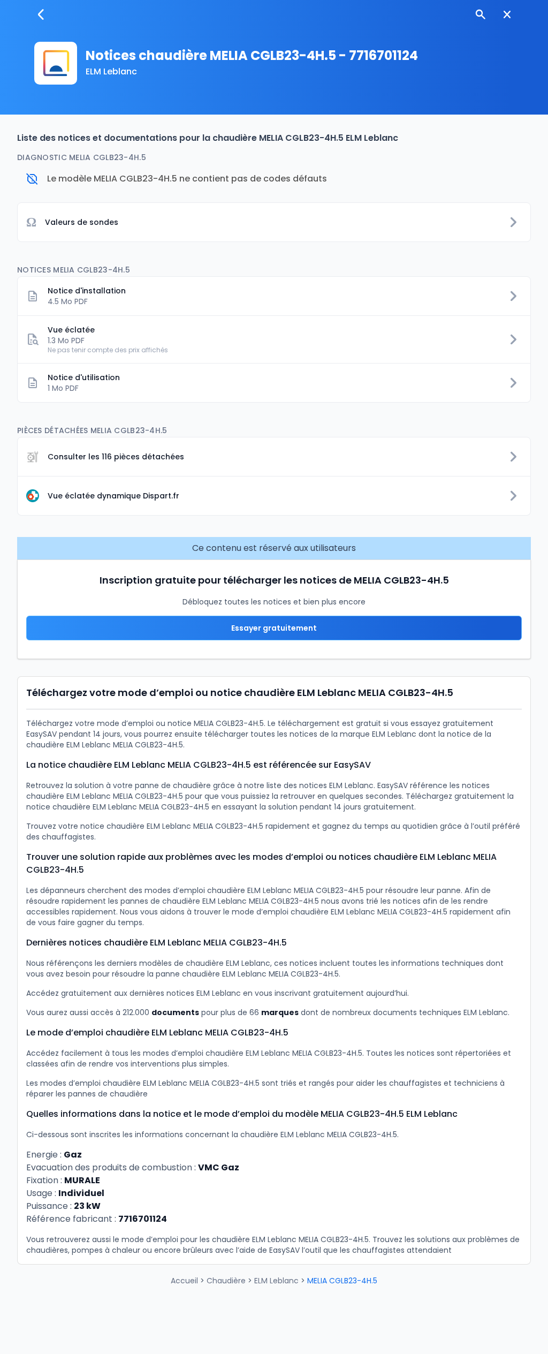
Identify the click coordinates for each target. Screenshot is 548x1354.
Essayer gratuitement (274, 628)
